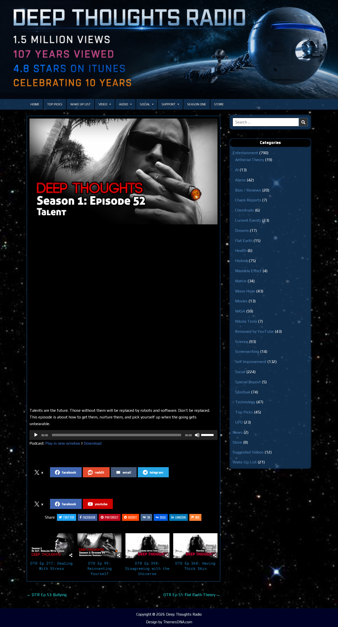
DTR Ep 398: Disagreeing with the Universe (147, 568)
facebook (69, 472)
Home (34, 104)
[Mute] (197, 435)
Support (168, 104)
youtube (101, 504)
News (237, 432)
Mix (197, 517)
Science (241, 341)
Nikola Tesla (246, 321)
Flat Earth (243, 240)
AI (237, 170)
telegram (156, 472)
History (241, 260)
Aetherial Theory (249, 159)
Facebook (89, 517)
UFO (239, 422)
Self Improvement (250, 361)
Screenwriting (247, 351)
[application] (123, 435)
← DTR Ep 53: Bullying (47, 594)
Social (145, 104)
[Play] (35, 435)
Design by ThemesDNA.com (169, 622)
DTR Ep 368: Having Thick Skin (195, 566)
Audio (123, 104)
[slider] (208, 434)
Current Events (248, 220)
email (127, 472)
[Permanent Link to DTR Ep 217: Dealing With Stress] (51, 545)
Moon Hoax (245, 291)
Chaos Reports (248, 200)
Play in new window (62, 443)
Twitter (68, 517)
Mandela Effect (248, 270)
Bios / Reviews (248, 190)
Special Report (248, 382)
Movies (241, 301)
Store (219, 104)
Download (92, 443)
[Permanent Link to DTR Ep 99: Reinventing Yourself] (99, 545)
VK (148, 517)
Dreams (242, 230)
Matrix (240, 281)
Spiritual (242, 392)
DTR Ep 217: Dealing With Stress (51, 566)
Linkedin (180, 517)
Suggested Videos (248, 452)
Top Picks (54, 104)
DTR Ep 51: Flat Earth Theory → (191, 594)
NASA (240, 311)
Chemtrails (244, 210)
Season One (196, 104)
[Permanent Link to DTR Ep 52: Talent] (123, 171)
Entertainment (245, 152)
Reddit (132, 517)
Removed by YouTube (254, 331)
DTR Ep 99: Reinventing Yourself (99, 568)
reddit (99, 472)
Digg (163, 517)
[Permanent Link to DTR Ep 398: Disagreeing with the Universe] (147, 545)
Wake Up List (80, 104)
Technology (245, 402)
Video (102, 104)
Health (240, 250)
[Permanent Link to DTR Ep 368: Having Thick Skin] (195, 545)
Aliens (240, 180)
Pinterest (112, 517)
